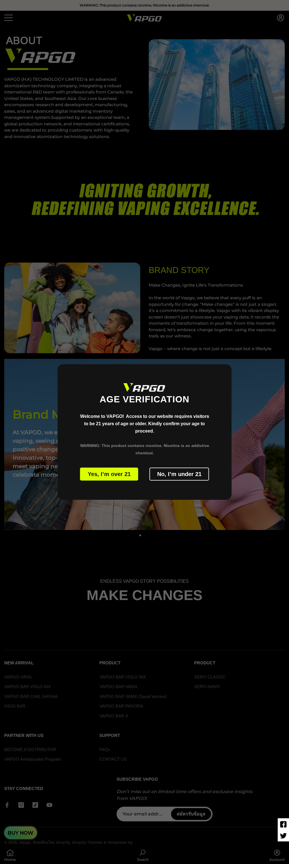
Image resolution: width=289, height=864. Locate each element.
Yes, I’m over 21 (109, 474)
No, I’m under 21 (179, 474)
